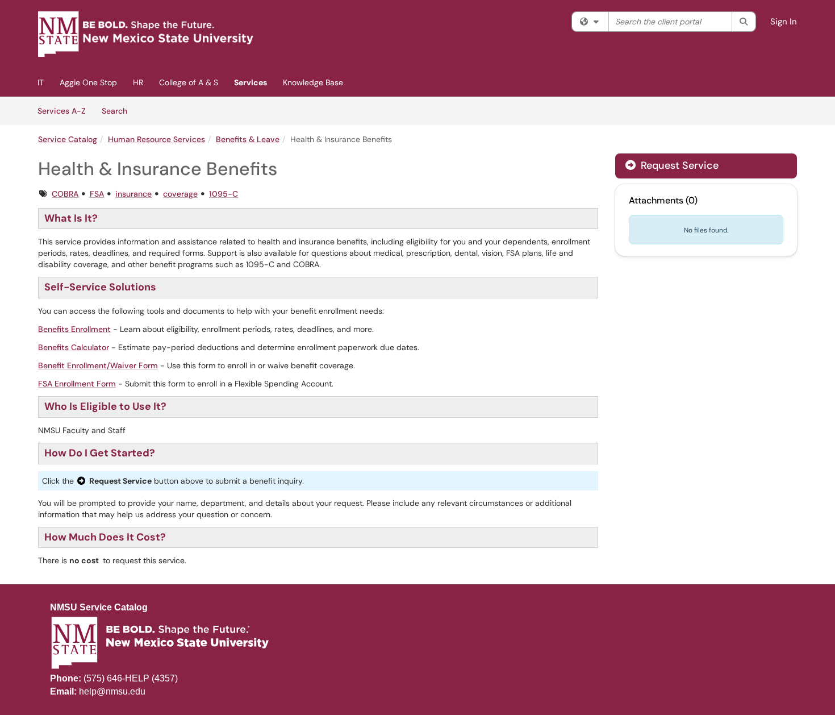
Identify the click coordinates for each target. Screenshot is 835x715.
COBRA (65, 194)
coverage (180, 194)
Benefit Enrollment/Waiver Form (98, 365)
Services (250, 82)
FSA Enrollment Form (77, 384)
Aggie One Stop (88, 82)
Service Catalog (67, 139)
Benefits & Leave (247, 139)
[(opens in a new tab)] (146, 34)
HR (138, 82)
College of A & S (188, 82)
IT (40, 82)
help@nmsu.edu (112, 691)
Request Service (678, 165)
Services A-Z (61, 111)
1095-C (223, 194)
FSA (97, 194)
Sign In (783, 21)
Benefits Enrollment (74, 329)
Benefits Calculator (73, 347)
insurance (133, 194)
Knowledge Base (313, 82)
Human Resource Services (156, 139)
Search (118, 110)
